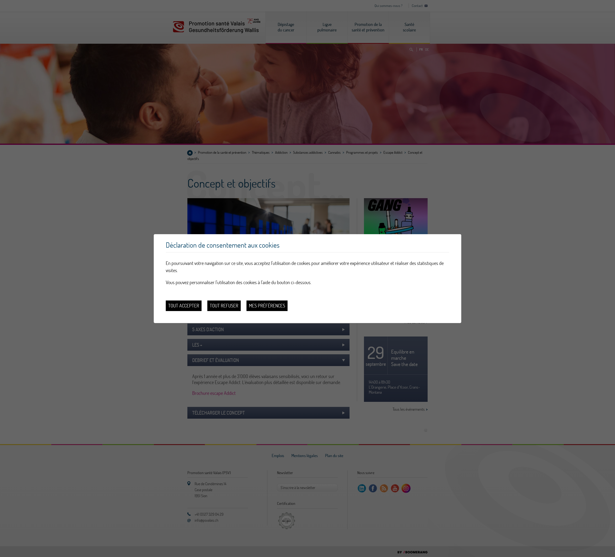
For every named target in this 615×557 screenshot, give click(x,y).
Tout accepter (183, 306)
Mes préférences (267, 306)
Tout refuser (224, 306)
